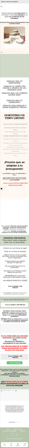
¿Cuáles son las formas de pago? (15, 248)
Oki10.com (20, 438)
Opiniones (22, 431)
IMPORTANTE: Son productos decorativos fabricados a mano (14, 276)
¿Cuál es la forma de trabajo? (15, 251)
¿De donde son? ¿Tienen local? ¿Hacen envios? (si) (15, 271)
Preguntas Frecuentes (10, 431)
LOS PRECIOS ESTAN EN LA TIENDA (15, 280)
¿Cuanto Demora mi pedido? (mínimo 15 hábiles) (15, 262)
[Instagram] (23, 1)
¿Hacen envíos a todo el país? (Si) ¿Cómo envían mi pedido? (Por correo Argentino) (14, 256)
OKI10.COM (18, 422)
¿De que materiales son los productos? (15, 266)
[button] (5, 37)
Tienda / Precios (17, 429)
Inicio (8, 429)
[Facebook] (26, 1)
